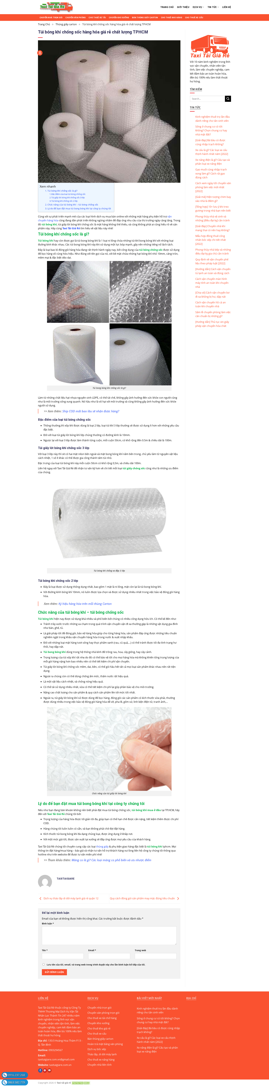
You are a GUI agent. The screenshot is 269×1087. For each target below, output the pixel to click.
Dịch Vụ (197, 7)
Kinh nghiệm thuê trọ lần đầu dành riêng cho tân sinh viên (212, 118)
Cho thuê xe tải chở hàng (102, 1018)
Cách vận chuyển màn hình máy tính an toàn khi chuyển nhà (212, 283)
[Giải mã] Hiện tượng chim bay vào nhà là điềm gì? (213, 198)
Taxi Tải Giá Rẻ (71, 228)
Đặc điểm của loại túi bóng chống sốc (68, 194)
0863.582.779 (16, 1082)
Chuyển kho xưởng (119, 17)
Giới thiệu (183, 7)
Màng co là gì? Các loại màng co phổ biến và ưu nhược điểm (111, 860)
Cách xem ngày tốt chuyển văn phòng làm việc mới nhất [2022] (213, 187)
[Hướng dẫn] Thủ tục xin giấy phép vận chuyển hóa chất (212, 323)
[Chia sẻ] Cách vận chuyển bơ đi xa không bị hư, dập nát (212, 294)
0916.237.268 (16, 1075)
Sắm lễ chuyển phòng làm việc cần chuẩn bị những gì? (213, 314)
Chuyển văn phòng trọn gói (103, 1012)
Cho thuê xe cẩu (194, 17)
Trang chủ (167, 7)
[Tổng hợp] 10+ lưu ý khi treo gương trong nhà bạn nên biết (213, 208)
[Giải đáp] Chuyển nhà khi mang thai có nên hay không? (212, 228)
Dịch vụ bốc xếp (96, 1049)
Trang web (140, 950)
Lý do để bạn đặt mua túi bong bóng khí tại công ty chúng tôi (79, 208)
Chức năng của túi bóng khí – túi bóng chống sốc (72, 204)
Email (92, 950)
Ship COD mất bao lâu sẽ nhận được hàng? (90, 411)
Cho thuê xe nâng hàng (101, 1059)
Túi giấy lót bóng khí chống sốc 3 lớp (68, 197)
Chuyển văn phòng (75, 17)
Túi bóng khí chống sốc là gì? (62, 190)
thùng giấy (102, 846)
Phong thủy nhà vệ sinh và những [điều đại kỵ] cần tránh (212, 218)
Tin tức (212, 7)
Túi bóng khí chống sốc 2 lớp (64, 201)
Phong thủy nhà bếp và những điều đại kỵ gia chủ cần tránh (213, 251)
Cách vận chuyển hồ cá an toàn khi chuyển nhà (210, 304)
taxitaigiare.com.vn (60, 1065)
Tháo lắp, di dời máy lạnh (102, 1054)
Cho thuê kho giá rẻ (98, 1028)
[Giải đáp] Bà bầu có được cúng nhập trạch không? (210, 142)
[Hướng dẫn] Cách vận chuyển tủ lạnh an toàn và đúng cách (213, 271)
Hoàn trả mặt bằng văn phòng (105, 1044)
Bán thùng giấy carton (145, 17)
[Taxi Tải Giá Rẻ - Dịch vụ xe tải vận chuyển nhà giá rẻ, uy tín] (73, 7)
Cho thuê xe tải (97, 17)
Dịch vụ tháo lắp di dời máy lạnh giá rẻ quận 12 (70, 898)
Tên (45, 950)
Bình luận (48, 923)
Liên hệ (226, 7)
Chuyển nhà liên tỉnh (99, 1064)
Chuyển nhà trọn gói (51, 17)
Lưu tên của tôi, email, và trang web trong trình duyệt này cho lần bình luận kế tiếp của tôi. (96, 964)
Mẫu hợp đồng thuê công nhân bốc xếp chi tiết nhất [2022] (210, 240)
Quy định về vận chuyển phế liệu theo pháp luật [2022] (211, 261)
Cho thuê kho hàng (171, 17)
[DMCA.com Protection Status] (80, 1082)
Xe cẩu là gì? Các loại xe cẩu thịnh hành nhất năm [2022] (211, 152)
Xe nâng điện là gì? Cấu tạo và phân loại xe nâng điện (212, 161)
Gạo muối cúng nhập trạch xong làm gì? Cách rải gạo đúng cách (211, 173)
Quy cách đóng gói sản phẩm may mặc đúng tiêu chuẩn (142, 898)
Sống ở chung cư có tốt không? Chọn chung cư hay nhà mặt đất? (211, 130)
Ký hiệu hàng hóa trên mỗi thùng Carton (85, 604)
